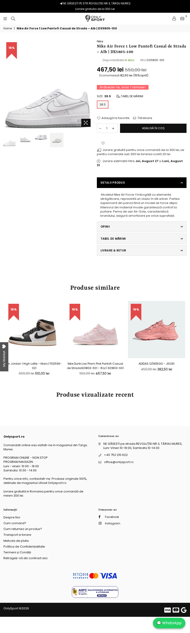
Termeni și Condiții (17, 552)
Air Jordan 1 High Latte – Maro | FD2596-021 (34, 366)
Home (7, 28)
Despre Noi (11, 517)
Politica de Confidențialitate (24, 546)
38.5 (103, 105)
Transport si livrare (17, 535)
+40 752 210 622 (116, 455)
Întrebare (144, 118)
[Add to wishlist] (103, 143)
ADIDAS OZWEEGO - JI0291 (156, 364)
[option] (48, 84)
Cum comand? (14, 523)
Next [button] (89, 84)
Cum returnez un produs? (22, 529)
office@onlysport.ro (119, 462)
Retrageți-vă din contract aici (25, 558)
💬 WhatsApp (169, 623)
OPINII (105, 227)
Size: (120, 96)
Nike (100, 41)
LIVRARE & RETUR (113, 250)
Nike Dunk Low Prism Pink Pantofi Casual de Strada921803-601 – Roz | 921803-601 (95, 366)
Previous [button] (7, 84)
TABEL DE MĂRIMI (113, 239)
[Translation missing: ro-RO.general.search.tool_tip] (13, 18)
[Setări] (174, 18)
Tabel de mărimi (131, 96)
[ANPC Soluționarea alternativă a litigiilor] (95, 596)
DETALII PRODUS (113, 183)
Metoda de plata (16, 541)
